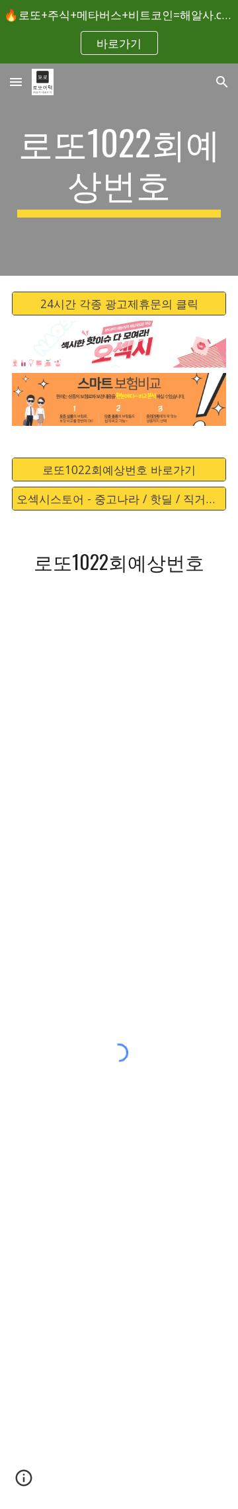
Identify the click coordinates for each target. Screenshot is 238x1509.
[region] (119, 31)
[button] (16, 81)
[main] (119, 169)
